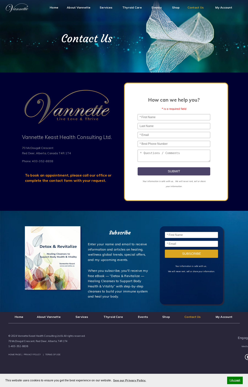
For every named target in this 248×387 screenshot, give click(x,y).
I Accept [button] (235, 380)
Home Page (14, 354)
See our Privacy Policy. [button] (129, 380)
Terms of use (52, 354)
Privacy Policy (32, 354)
